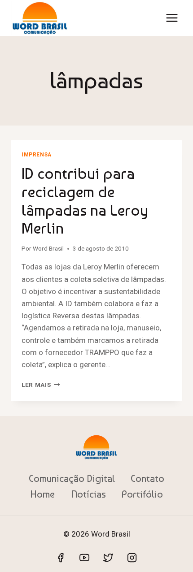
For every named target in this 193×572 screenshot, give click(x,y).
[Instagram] (132, 558)
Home (42, 494)
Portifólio (142, 494)
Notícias (88, 494)
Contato (147, 478)
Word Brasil (48, 248)
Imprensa (37, 155)
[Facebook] (60, 558)
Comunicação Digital (72, 478)
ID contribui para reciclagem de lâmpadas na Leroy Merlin (85, 201)
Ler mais (41, 384)
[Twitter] (108, 558)
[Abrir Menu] (171, 18)
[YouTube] (84, 558)
